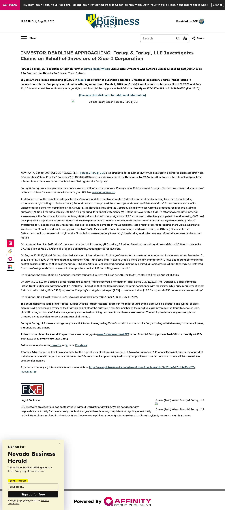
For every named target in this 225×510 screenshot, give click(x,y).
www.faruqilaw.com (103, 192)
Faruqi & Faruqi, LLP (92, 172)
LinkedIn (55, 345)
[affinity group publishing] (10, 259)
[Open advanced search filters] (185, 38)
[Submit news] (10, 243)
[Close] (59, 443)
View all (217, 4)
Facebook (81, 345)
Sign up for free (33, 494)
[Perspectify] (10, 251)
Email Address (17, 480)
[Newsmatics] (10, 266)
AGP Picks (10, 4)
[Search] (178, 38)
